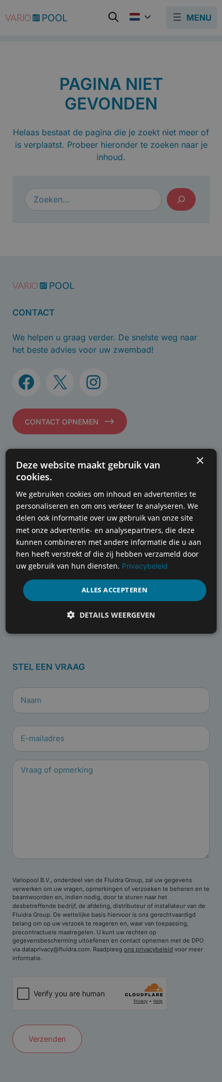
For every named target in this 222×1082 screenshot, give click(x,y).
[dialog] (111, 540)
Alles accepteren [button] (115, 589)
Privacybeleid (145, 565)
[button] (111, 615)
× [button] (199, 460)
